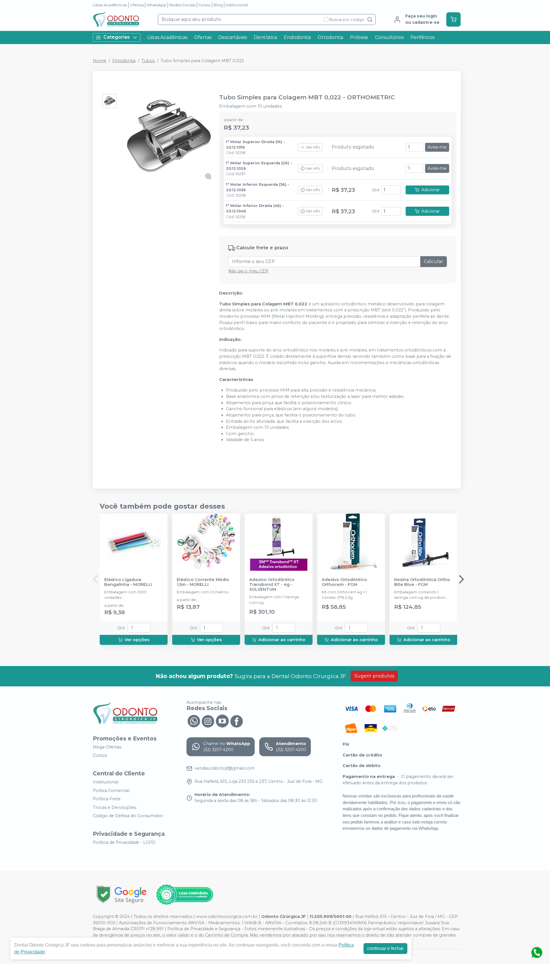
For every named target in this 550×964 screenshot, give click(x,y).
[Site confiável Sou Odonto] (184, 895)
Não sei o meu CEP (248, 271)
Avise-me (437, 147)
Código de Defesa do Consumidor (128, 816)
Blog (218, 5)
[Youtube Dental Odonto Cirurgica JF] (222, 720)
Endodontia (297, 37)
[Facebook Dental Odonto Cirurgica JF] (236, 720)
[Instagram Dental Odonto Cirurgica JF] (208, 720)
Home (99, 60)
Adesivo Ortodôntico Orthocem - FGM (344, 582)
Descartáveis (232, 37)
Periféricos (422, 37)
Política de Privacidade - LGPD (124, 842)
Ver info (313, 147)
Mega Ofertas (107, 747)
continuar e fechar (385, 948)
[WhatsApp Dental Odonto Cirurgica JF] (193, 720)
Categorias (116, 37)
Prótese (359, 37)
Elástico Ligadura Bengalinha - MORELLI (128, 582)
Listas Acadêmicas (110, 5)
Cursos (204, 5)
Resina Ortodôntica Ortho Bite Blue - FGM (422, 582)
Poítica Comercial (111, 790)
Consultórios (389, 37)
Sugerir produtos (374, 676)
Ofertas (137, 5)
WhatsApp (156, 5)
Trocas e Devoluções (114, 807)
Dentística (265, 37)
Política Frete (107, 798)
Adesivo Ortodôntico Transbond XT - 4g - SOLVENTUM (271, 584)
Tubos (148, 60)
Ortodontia (330, 37)
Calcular (433, 261)
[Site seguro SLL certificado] (121, 895)
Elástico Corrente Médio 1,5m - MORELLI (203, 582)
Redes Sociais (182, 5)
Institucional (237, 5)
